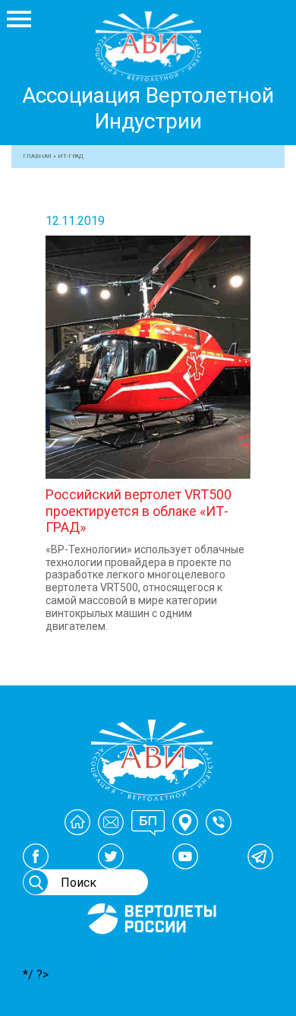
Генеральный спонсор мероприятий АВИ (150, 952)
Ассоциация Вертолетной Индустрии (148, 108)
